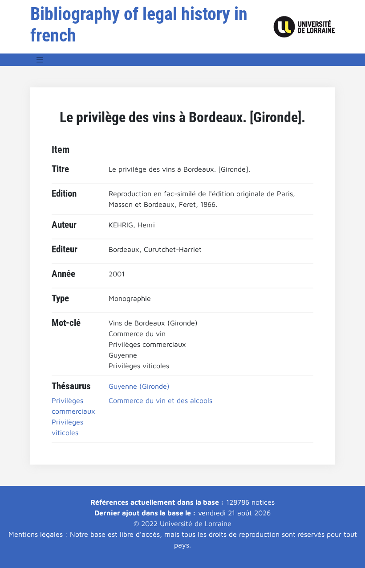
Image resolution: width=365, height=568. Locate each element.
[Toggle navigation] (40, 60)
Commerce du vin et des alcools (160, 400)
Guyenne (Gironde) (139, 386)
